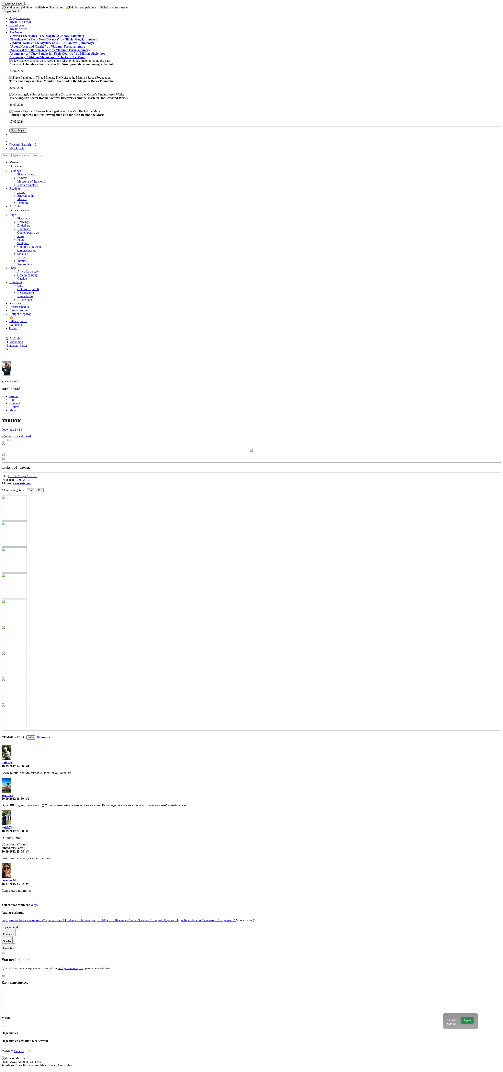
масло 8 (147, 920)
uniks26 (7, 762)
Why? (34, 905)
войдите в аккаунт (70, 968)
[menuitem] (34, 144)
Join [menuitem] (21, 148)
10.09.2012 (22, 479)
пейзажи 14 (75, 920)
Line (12, 399)
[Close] (40, 156)
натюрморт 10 (95, 920)
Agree (467, 1020)
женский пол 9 (129, 920)
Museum (16, 164)
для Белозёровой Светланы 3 (199, 920)
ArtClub (19, 208)
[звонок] (16, 436)
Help (5, 1061)
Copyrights (65, 1065)
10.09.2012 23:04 (13, 851)
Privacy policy (48, 1065)
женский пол (22, 483)
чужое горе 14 (56, 920)
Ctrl (31, 490)
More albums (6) (246, 920)
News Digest (18, 130)
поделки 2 (228, 920)
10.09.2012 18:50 (13, 798)
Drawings (8, 429)
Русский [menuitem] (15, 144)
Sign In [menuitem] (13, 148)
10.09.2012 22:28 (13, 831)
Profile (13, 396)
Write (31, 737)
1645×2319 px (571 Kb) (23, 476)
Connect (14, 403)
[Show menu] (26, 4)
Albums (14, 406)
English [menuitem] (26, 144)
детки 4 (172, 920)
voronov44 (9, 880)
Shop (12, 410)
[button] (19, 18)
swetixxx (7, 795)
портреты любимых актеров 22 (24, 920)
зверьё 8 (159, 920)
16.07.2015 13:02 (13, 884)
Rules (19, 1065)
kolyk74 (7, 827)
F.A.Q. (13, 1061)
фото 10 (112, 920)
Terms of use (31, 1065)
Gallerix (19, 1051)
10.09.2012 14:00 (13, 766)
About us (24, 1061)
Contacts (35, 1061)
